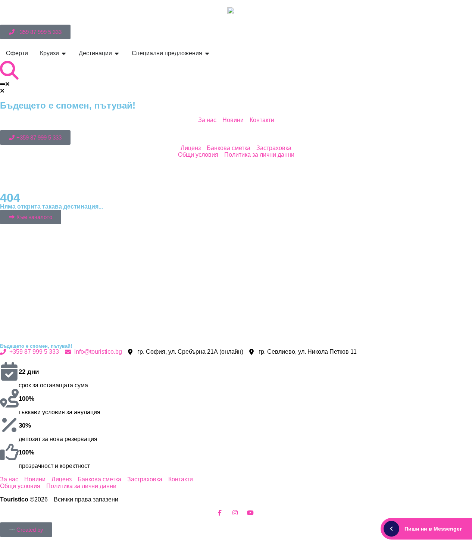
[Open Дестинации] (117, 53)
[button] (236, 84)
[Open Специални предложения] (207, 53)
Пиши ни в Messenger (433, 529)
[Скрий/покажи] (391, 529)
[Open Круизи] (64, 53)
